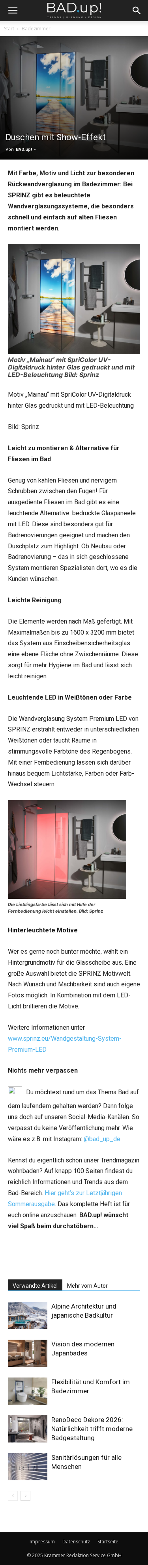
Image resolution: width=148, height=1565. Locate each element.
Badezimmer (36, 28)
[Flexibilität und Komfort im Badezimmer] (27, 1391)
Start (9, 28)
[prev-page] (13, 1496)
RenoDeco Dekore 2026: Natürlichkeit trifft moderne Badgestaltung (92, 1429)
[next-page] (25, 1496)
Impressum (42, 1541)
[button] (12, 10)
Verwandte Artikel (35, 1286)
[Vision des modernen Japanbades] (27, 1353)
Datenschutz (76, 1541)
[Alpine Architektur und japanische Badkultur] (27, 1315)
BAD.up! (24, 149)
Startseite (107, 1541)
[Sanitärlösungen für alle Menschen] (27, 1466)
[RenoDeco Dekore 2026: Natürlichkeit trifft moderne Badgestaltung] (27, 1428)
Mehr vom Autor (87, 1286)
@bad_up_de (102, 1139)
